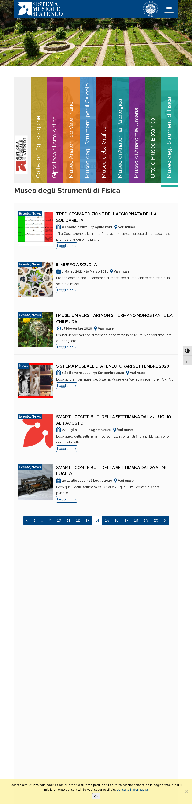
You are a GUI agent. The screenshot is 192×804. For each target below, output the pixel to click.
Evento (24, 213)
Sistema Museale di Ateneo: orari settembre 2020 (112, 366)
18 (136, 520)
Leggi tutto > (66, 246)
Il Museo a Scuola (76, 264)
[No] (186, 791)
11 (68, 520)
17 (126, 520)
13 (87, 520)
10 (59, 520)
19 (146, 520)
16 (117, 520)
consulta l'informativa (132, 789)
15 (107, 520)
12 (78, 520)
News (36, 213)
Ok (96, 796)
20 (156, 520)
